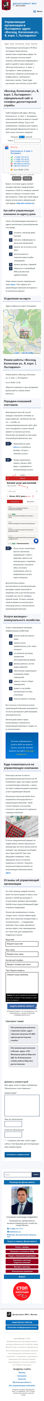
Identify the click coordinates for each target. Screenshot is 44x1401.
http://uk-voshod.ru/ (21, 166)
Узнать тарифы (22, 1247)
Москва (22, 1373)
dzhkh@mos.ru (15, 1232)
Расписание (19, 44)
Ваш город (10, 950)
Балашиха (22, 1376)
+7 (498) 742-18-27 (21, 157)
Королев (22, 1379)
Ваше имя (10, 940)
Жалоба (34, 44)
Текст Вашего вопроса (15, 970)
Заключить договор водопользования (22, 1261)
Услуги (27, 44)
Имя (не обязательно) (14, 1119)
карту (12, 284)
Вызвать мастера (22, 1267)
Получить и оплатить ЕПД (22, 1251)
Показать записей (21, 137)
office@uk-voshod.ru (22, 164)
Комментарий (11, 1093)
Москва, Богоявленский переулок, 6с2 (22, 1236)
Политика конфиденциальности (22, 1327)
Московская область (22, 1382)
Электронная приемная (22, 1271)
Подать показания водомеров (22, 1256)
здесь (8, 873)
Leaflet (17, 353)
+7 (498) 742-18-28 (21, 161)
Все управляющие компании (22, 1386)
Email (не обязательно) (14, 1130)
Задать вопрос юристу (22, 1006)
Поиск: (10, 141)
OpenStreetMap (28, 353)
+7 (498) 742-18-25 (21, 159)
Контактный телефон (14, 960)
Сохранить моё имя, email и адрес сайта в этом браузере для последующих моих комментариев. (22, 1144)
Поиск (36, 1174)
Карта (12, 44)
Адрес (7, 44)
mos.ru (16, 447)
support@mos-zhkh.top (22, 1322)
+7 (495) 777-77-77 (16, 1229)
